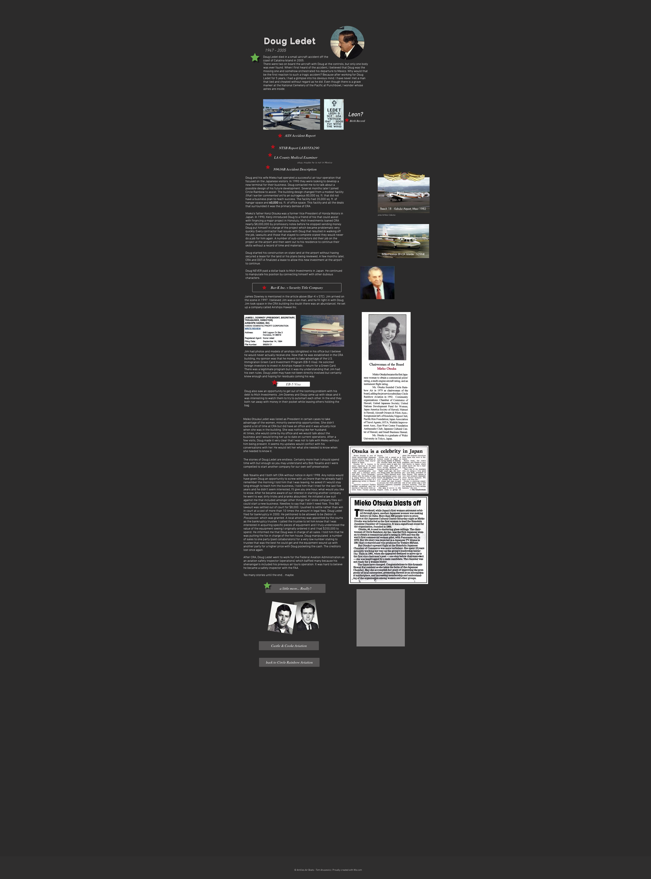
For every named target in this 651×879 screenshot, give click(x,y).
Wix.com (358, 870)
